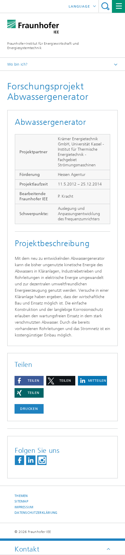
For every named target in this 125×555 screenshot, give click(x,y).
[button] (29, 380)
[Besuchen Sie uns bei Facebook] (19, 460)
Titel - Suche (105, 6)
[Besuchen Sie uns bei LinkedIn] (30, 460)
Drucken (29, 409)
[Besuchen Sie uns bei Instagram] (42, 460)
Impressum (24, 507)
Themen (21, 496)
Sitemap (21, 501)
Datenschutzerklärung (36, 513)
